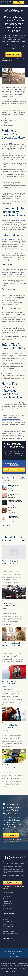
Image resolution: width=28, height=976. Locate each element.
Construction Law (7, 903)
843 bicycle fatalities (10, 195)
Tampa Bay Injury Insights (11, 9)
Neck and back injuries (8, 239)
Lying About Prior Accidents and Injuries (13, 508)
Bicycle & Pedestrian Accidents (11, 921)
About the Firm (7, 896)
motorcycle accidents (14, 317)
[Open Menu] (26, 2)
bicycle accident (16, 89)
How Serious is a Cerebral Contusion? (12, 493)
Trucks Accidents (7, 919)
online (13, 437)
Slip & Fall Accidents (8, 924)
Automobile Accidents (9, 917)
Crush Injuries (6, 928)
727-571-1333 (19, 438)
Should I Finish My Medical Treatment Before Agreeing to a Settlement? (14, 516)
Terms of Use (18, 953)
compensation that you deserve (11, 419)
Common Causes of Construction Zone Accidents (15, 486)
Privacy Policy (10, 953)
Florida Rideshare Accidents (10, 933)
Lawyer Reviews (7, 901)
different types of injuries (18, 220)
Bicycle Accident (20, 9)
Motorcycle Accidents (9, 926)
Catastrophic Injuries (8, 931)
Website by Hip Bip (14, 956)
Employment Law (7, 906)
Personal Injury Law (8, 898)
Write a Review (7, 908)
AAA (10, 143)
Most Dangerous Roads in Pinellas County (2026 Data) (14, 501)
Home (3, 9)
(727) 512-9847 (7, 61)
